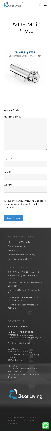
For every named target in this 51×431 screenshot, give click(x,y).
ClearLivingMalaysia (31, 337)
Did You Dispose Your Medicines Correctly (25, 284)
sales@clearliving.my (25, 343)
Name (8, 159)
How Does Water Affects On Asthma (23, 306)
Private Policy (15, 250)
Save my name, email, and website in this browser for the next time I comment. (25, 204)
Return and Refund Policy (21, 254)
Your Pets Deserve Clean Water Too (24, 291)
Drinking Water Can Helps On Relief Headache (23, 299)
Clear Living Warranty (19, 242)
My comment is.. (12, 116)
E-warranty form (16, 246)
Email (7, 172)
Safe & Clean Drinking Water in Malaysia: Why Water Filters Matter (24, 275)
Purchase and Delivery (20, 259)
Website (8, 184)
